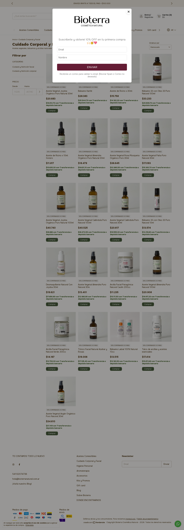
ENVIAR (92, 67)
